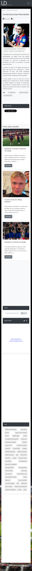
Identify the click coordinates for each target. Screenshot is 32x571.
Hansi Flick (24, 455)
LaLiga (14, 458)
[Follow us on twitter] (24, 321)
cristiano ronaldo (22, 445)
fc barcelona (12, 92)
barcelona (24, 429)
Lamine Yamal (22, 458)
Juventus (7, 458)
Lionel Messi (9, 470)
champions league (10, 442)
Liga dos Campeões (10, 464)
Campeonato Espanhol (11, 439)
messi (25, 477)
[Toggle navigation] (28, 3)
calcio (25, 436)
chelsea (24, 442)
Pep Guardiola (22, 480)
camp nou (24, 439)
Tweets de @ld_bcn (16, 339)
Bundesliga (16, 436)
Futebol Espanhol (10, 451)
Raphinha (24, 483)
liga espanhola (9, 467)
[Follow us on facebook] (26, 321)
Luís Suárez (8, 474)
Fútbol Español (9, 455)
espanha (7, 448)
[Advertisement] (16, 290)
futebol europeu (23, 92)
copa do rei (8, 445)
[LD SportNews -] (6, 3)
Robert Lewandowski (21, 486)
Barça (7, 432)
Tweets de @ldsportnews (16, 341)
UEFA (24, 490)
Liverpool (24, 470)
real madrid (8, 486)
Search (25, 313)
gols (17, 455)
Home (3, 10)
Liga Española (23, 467)
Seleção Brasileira (10, 490)
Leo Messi (8, 461)
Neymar (7, 480)
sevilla (19, 490)
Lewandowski (23, 461)
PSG (18, 483)
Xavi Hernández (8, 95)
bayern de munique (21, 432)
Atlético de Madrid (10, 429)
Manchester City (22, 474)
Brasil (7, 436)
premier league (9, 483)
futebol (25, 448)
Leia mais (8, 165)
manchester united (10, 477)
